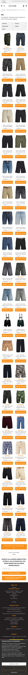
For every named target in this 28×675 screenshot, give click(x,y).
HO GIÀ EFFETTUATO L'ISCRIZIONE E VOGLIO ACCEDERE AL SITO (14, 578)
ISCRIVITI (14, 587)
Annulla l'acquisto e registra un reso (14, 591)
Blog (14, 596)
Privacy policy (14, 622)
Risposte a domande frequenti (14, 592)
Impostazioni (14, 672)
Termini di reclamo (14, 620)
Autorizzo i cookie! (14, 664)
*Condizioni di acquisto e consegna (14, 617)
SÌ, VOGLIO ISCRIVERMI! (14, 573)
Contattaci (14, 594)
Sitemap (14, 601)
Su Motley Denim (14, 595)
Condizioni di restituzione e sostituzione (14, 619)
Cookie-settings (14, 623)
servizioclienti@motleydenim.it (19, 1)
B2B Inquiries (14, 598)
